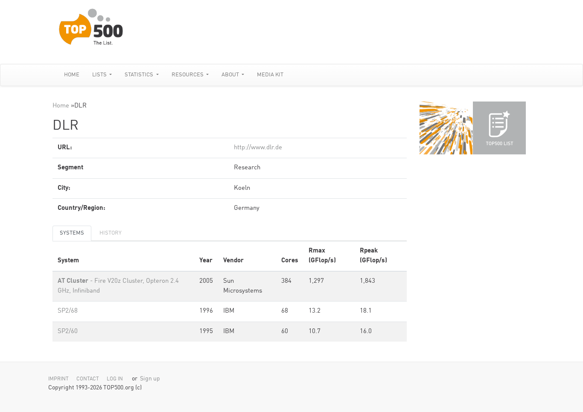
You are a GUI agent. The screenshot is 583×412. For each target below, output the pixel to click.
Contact (87, 379)
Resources (188, 75)
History (110, 233)
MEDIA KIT (270, 75)
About (231, 75)
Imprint (58, 379)
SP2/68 (68, 311)
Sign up (150, 379)
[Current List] (499, 128)
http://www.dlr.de (258, 148)
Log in (115, 379)
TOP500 (446, 128)
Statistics (139, 75)
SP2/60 (68, 331)
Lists (100, 75)
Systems (72, 233)
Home (71, 75)
